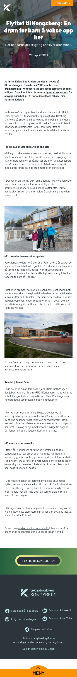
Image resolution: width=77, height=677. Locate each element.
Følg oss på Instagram (24, 619)
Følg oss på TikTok (41, 629)
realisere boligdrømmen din (33, 528)
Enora (51, 648)
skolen (31, 297)
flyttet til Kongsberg (56, 92)
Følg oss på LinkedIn (60, 610)
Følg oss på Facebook (24, 610)
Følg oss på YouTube (60, 618)
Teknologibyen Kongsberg (38, 593)
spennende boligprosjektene (20, 531)
